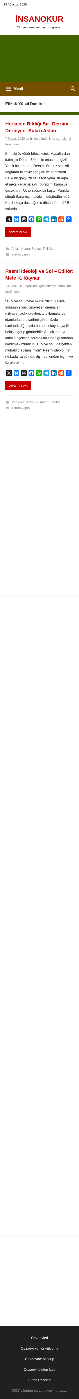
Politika (48, 248)
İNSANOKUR (39, 18)
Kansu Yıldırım (37, 402)
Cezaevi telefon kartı (40, 1369)
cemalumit (63, 138)
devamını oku (18, 232)
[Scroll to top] (70, 1390)
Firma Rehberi (39, 1380)
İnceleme (18, 402)
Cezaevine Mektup (39, 1359)
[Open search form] (73, 88)
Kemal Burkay (31, 248)
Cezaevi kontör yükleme (39, 1348)
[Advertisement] (39, 58)
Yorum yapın (20, 254)
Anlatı (15, 248)
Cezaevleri (39, 1338)
